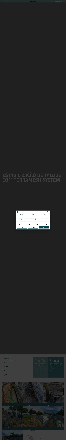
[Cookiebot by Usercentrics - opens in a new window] (46, 212)
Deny (22, 227)
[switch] (29, 224)
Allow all (44, 227)
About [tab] (44, 214)
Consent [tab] (21, 214)
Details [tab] (33, 214)
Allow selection (33, 227)
